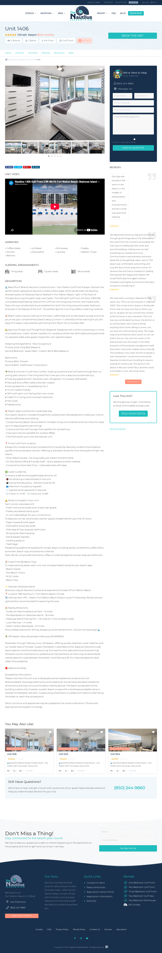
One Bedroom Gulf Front (142, 883)
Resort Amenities (96, 887)
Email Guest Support (21, 916)
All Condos (134, 905)
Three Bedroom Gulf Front (143, 891)
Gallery (8, 53)
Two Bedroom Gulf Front (142, 887)
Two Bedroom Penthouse (142, 900)
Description (59, 53)
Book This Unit (132, 35)
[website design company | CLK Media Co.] (106, 947)
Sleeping (46, 53)
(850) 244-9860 (125, 83)
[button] (48, 156)
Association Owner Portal (100, 892)
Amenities (32, 53)
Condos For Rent (96, 883)
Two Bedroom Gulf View (141, 896)
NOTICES (91, 901)
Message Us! (124, 88)
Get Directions (18, 902)
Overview (19, 53)
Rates (71, 53)
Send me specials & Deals (124, 142)
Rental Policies (118, 429)
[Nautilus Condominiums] (6, 60)
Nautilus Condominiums (78, 947)
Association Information (100, 896)
